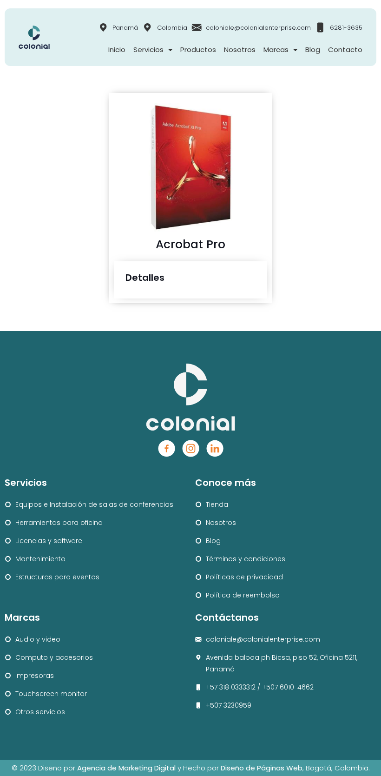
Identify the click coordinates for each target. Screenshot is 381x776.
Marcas (276, 49)
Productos (198, 49)
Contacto (345, 49)
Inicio (116, 49)
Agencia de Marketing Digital (126, 768)
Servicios (148, 49)
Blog (312, 49)
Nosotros (240, 49)
